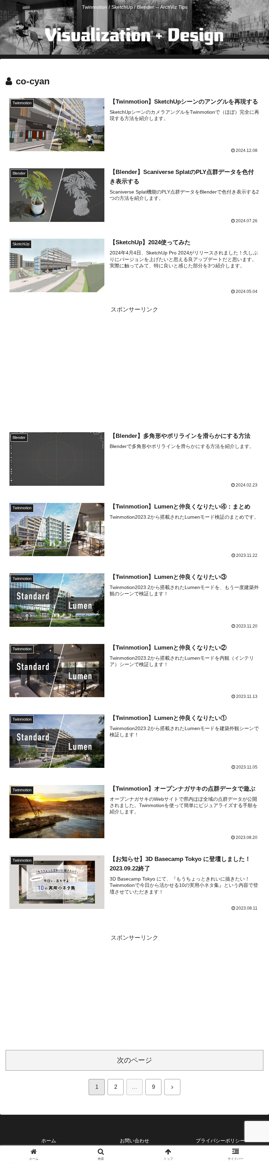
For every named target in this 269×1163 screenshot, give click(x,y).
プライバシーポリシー (220, 1140)
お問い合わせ (134, 1140)
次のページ (134, 1060)
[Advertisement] (134, 364)
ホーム (48, 1140)
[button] (248, 966)
